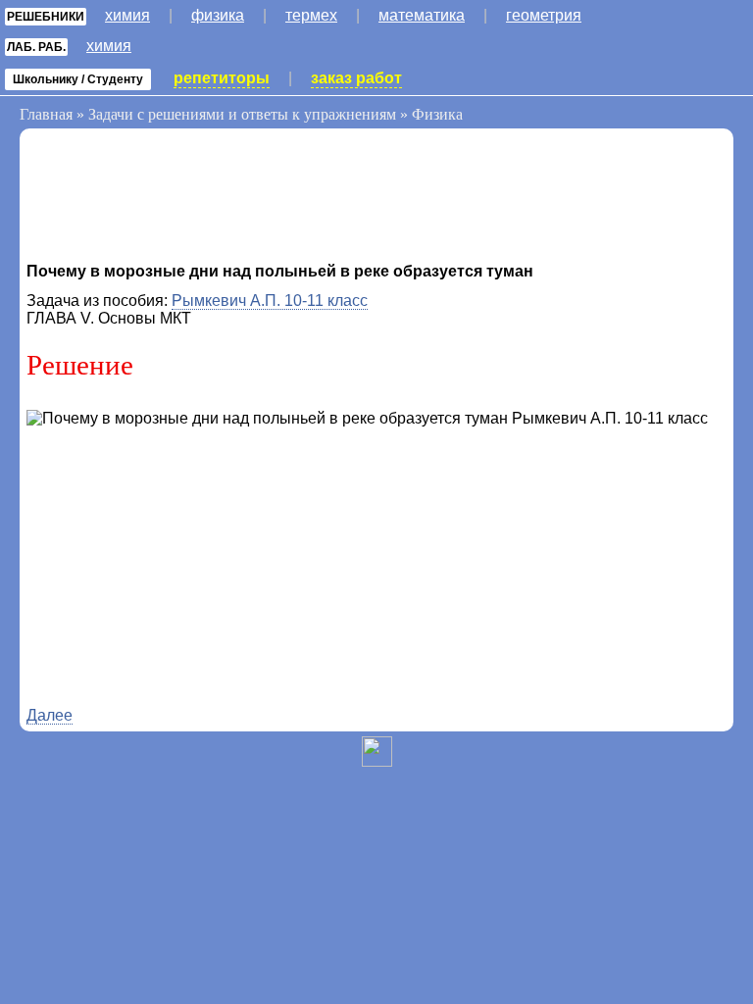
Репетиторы (222, 78)
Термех (311, 15)
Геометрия (543, 15)
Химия (127, 15)
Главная (46, 114)
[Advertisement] (183, 199)
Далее (49, 715)
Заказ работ (356, 78)
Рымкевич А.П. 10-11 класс (270, 300)
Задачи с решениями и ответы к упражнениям (242, 114)
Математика (421, 15)
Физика (217, 15)
